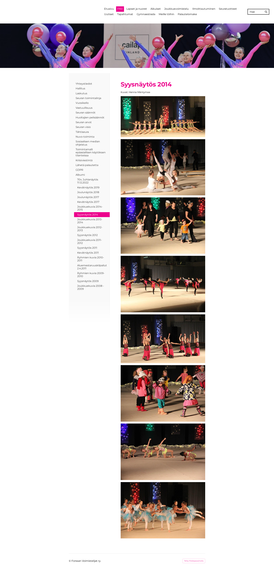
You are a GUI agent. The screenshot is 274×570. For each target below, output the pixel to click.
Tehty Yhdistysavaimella (193, 561)
